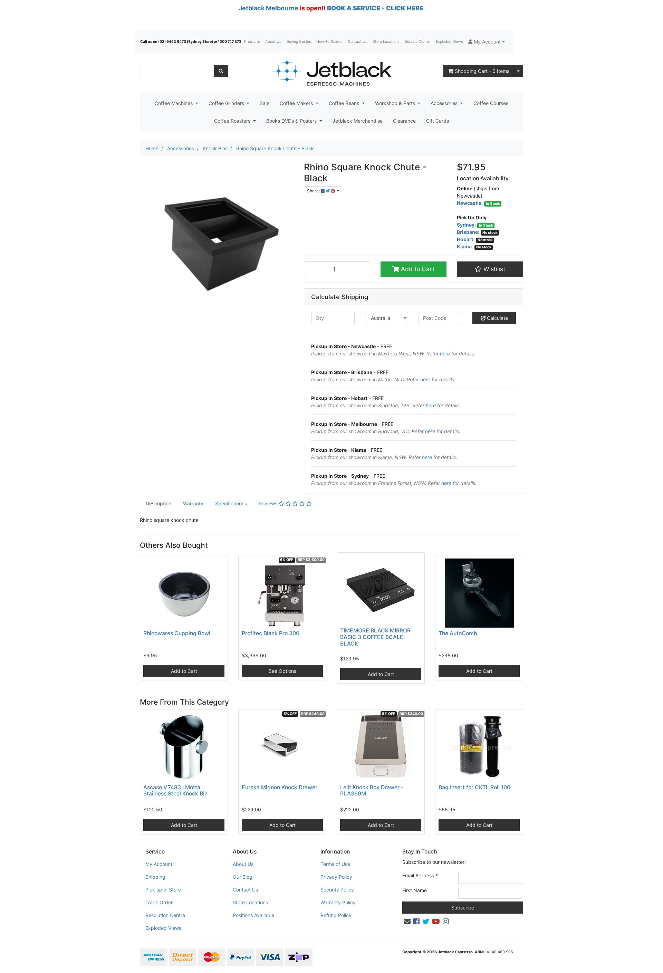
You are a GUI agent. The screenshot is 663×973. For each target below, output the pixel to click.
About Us (273, 41)
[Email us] (407, 921)
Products (252, 41)
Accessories (445, 103)
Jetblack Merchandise (358, 121)
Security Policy (337, 890)
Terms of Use (335, 864)
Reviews (269, 503)
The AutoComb (458, 633)
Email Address (420, 875)
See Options (282, 671)
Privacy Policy (336, 877)
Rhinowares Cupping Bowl (176, 633)
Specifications (231, 503)
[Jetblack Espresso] (331, 71)
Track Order (159, 902)
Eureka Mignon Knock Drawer (279, 787)
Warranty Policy (338, 902)
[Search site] (221, 71)
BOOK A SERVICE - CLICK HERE (375, 8)
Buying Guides (299, 41)
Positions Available (253, 915)
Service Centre (417, 41)
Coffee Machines (174, 103)
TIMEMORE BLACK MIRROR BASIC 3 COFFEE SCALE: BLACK (375, 637)
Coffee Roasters (233, 121)
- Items (482, 71)
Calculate (497, 318)
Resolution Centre (165, 915)
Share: (314, 190)
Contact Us (357, 41)
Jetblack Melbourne (268, 8)
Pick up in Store (163, 890)
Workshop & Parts (395, 103)
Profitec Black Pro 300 (270, 633)
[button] (486, 41)
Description (158, 503)
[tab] (158, 503)
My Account (158, 864)
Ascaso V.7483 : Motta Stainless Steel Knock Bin (175, 790)
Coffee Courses (490, 103)
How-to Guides (329, 41)
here (445, 353)
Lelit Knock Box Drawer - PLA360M (371, 790)
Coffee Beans (345, 103)
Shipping (155, 877)
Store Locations (386, 41)
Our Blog (242, 877)
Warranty (193, 503)
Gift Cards (437, 121)
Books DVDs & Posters (292, 121)
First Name (414, 890)
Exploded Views (449, 41)
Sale (264, 103)
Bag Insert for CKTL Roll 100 (474, 787)
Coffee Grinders (227, 103)
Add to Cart (416, 269)
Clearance (404, 121)
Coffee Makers (297, 103)
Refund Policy (336, 915)
